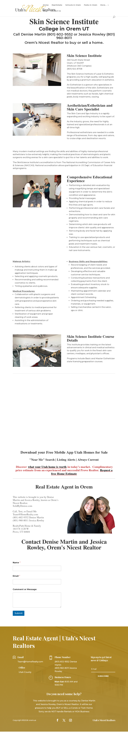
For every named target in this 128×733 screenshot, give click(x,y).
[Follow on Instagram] (70, 720)
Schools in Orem (73, 5)
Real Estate (57, 5)
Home (45, 5)
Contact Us (55, 11)
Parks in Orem (90, 5)
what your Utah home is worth (47, 466)
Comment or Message (25, 589)
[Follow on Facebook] (57, 720)
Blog (45, 11)
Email (16, 576)
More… (103, 5)
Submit (18, 613)
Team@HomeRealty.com (30, 661)
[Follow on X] (64, 720)
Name (16, 562)
